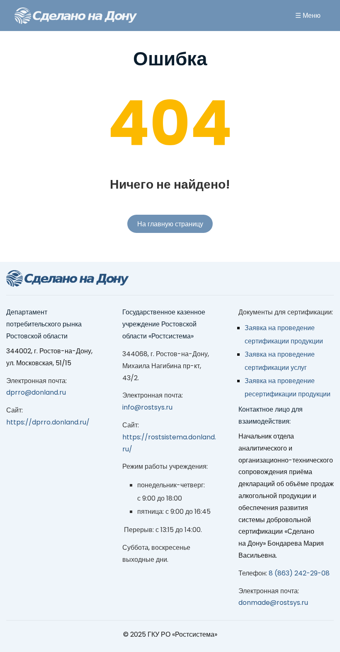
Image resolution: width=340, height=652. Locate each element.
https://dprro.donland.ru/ (48, 422)
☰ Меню (308, 15)
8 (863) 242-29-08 (299, 573)
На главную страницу (170, 224)
